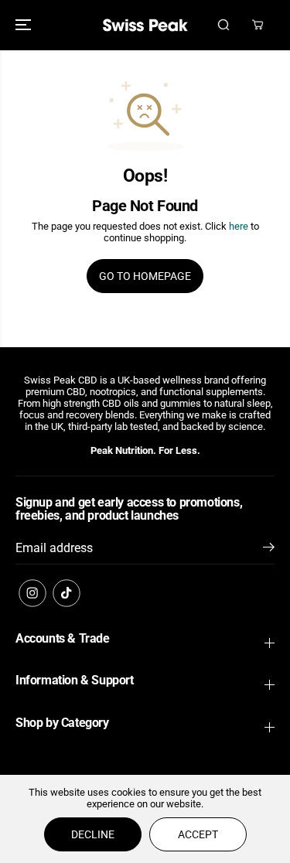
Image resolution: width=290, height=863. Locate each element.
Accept (198, 834)
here (238, 226)
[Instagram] (32, 593)
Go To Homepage (145, 276)
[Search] (223, 25)
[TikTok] (66, 593)
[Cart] (258, 25)
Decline (92, 834)
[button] (24, 25)
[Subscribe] (269, 550)
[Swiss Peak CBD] (145, 25)
